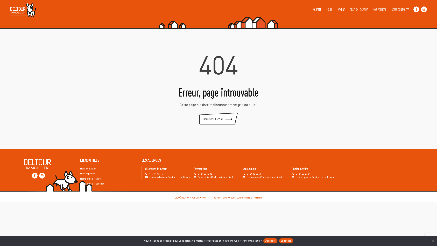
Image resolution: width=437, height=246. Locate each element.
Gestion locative (359, 9)
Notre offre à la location (92, 184)
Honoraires (222, 197)
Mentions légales (209, 197)
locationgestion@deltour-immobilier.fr (315, 177)
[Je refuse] (432, 241)
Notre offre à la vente (90, 179)
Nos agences (379, 9)
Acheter (317, 9)
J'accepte (270, 240)
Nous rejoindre (87, 174)
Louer (330, 9)
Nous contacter (400, 9)
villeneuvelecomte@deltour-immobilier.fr (169, 177)
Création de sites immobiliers (241, 197)
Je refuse (286, 240)
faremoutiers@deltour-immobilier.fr (216, 177)
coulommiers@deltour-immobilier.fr (265, 177)
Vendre (341, 9)
